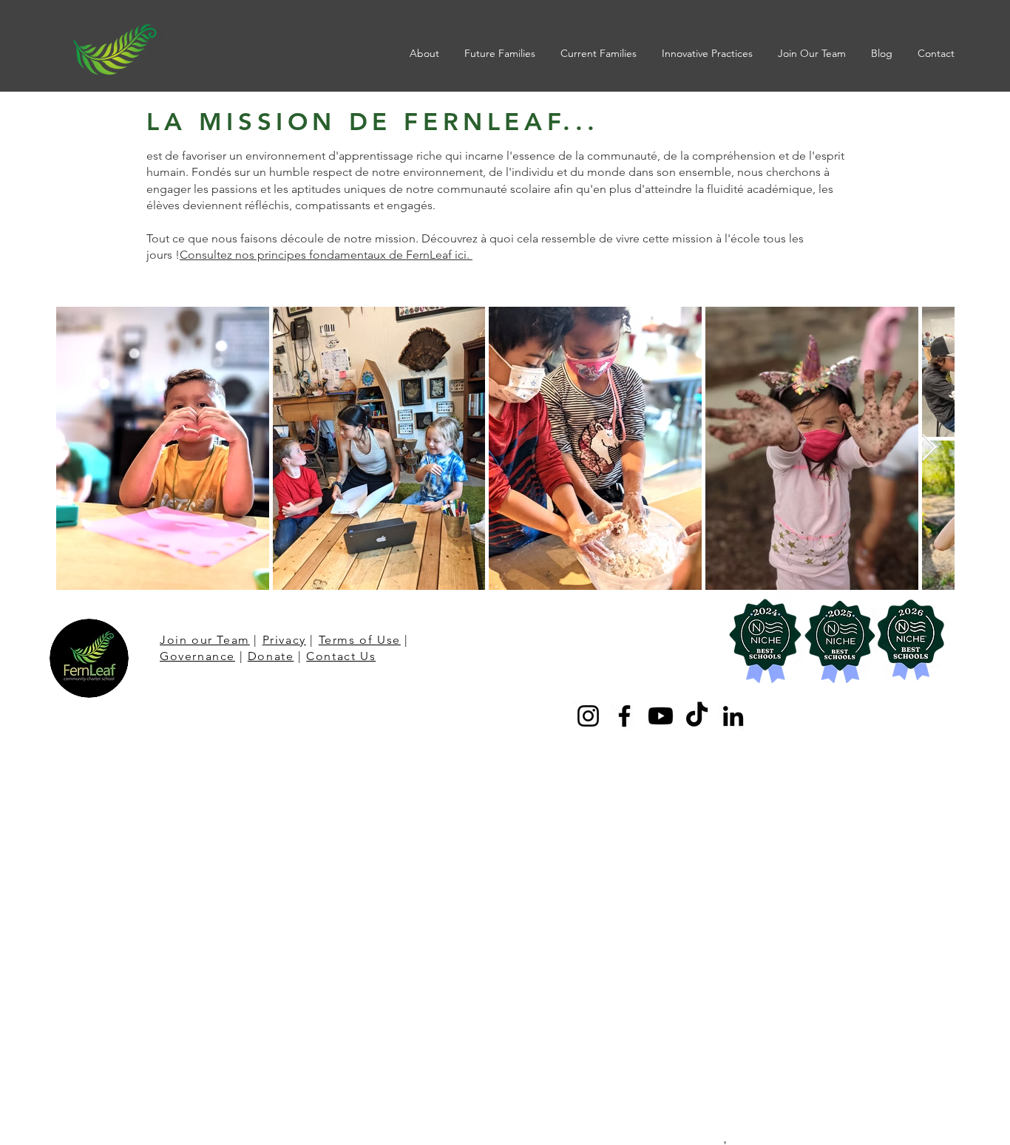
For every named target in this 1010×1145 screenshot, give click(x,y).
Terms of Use (360, 640)
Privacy (284, 640)
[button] (426, 53)
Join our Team (205, 640)
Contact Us (341, 656)
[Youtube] (660, 715)
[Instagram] (588, 715)
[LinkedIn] (733, 715)
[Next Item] (929, 448)
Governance (197, 656)
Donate (271, 656)
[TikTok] (696, 715)
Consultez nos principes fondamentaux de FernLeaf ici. (326, 255)
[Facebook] (624, 715)
